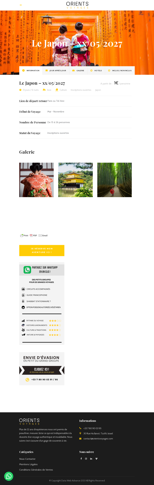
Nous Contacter (27, 458)
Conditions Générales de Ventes (36, 469)
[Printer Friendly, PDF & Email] (33, 237)
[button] (8, 476)
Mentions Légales (28, 464)
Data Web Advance (70, 480)
